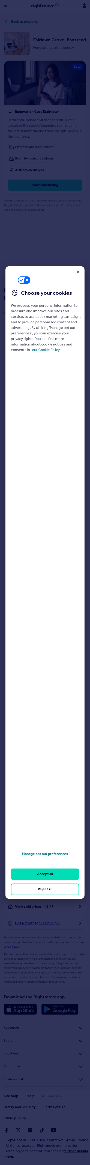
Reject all (45, 889)
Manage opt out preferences (45, 854)
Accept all (45, 874)
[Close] (78, 272)
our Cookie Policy (46, 350)
